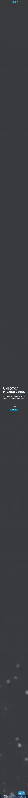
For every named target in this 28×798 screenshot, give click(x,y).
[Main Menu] (2, 2)
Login (14, 406)
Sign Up (14, 409)
